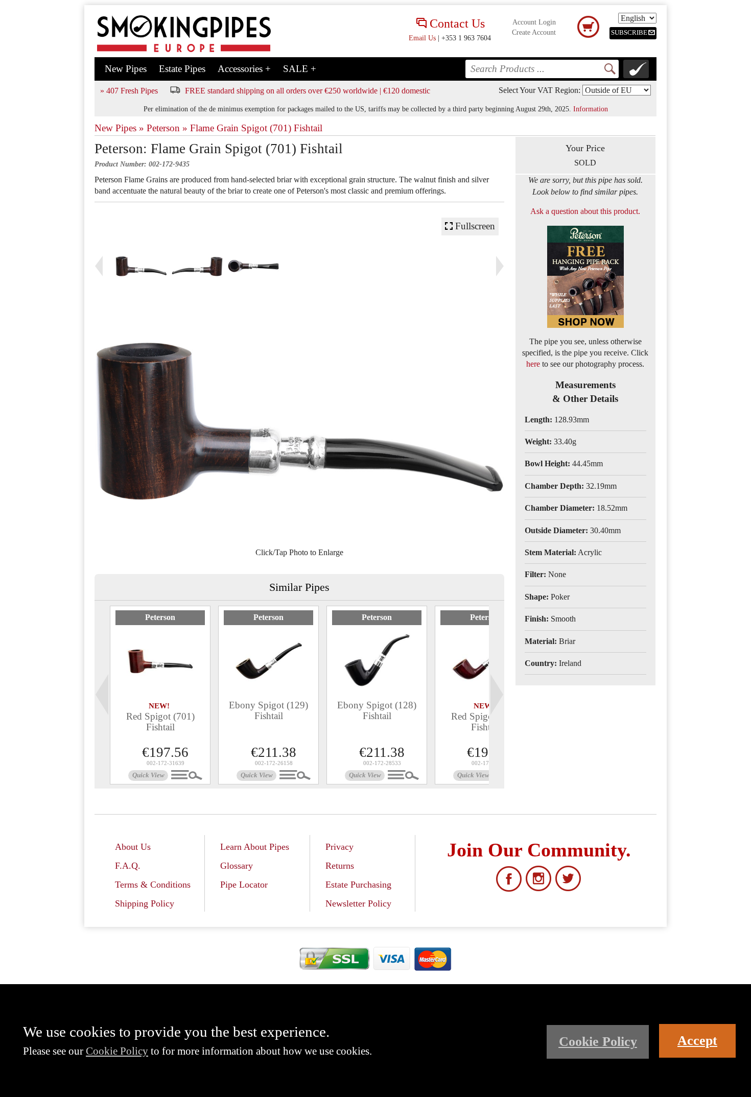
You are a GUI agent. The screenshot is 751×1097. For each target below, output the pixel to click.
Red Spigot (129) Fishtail (485, 721)
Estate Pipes (182, 68)
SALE (299, 68)
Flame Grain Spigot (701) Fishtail (256, 128)
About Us (133, 847)
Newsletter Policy (358, 903)
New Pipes (126, 68)
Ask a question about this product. (585, 211)
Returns (339, 866)
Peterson (160, 617)
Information (590, 109)
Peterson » (167, 128)
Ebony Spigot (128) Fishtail (376, 710)
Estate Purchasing (358, 884)
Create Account (534, 32)
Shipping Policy (144, 903)
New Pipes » (119, 128)
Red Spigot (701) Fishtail (160, 721)
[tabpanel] (160, 695)
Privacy (339, 847)
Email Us (422, 38)
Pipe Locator (244, 884)
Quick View (148, 775)
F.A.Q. (127, 866)
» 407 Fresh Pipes (129, 90)
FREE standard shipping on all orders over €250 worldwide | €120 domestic (307, 90)
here (533, 364)
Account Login (534, 22)
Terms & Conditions (153, 884)
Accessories (244, 68)
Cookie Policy (117, 1051)
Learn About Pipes (254, 847)
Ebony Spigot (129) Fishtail (268, 710)
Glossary (236, 866)
